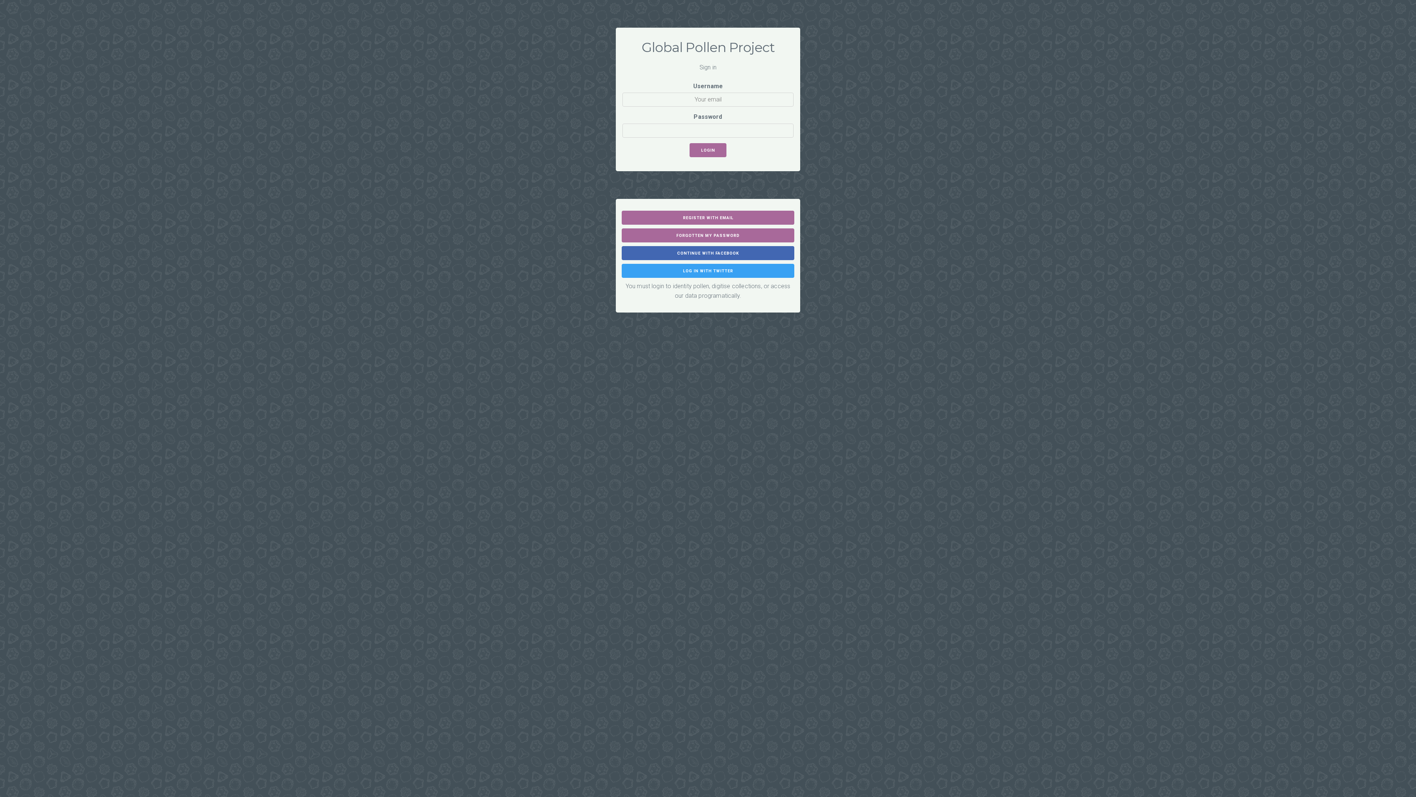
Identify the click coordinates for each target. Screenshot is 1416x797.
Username (708, 86)
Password (708, 116)
